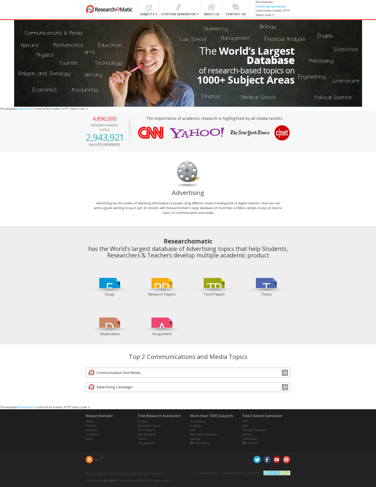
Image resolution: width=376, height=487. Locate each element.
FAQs (89, 439)
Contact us (93, 434)
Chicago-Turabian (254, 430)
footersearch (26, 407)
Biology (195, 439)
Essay (109, 294)
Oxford (247, 434)
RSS (97, 460)
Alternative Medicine (203, 434)
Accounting (197, 421)
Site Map (254, 473)
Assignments (146, 443)
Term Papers (214, 294)
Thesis (266, 294)
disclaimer (110, 480)
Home (90, 421)
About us (91, 430)
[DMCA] (277, 473)
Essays (142, 421)
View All (252, 443)
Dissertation (110, 333)
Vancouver (249, 439)
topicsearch (26, 109)
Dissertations (147, 434)
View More (202, 443)
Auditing (195, 426)
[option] (110, 281)
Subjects (91, 426)
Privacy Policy (208, 473)
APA (245, 421)
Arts (192, 430)
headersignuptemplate (270, 6)
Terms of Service (233, 473)
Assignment (162, 333)
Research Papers (162, 294)
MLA (245, 426)
